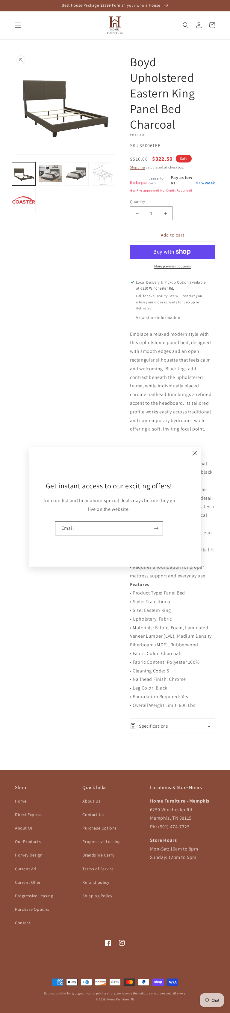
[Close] (194, 453)
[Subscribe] (156, 528)
